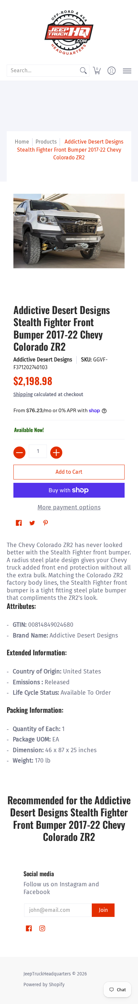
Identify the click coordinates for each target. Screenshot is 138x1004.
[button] (96, 70)
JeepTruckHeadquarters (47, 974)
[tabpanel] (69, 656)
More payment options (69, 507)
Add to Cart (69, 472)
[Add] (56, 453)
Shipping (22, 394)
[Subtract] (19, 453)
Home (22, 142)
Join (103, 910)
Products (46, 142)
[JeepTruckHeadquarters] (69, 32)
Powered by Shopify (44, 985)
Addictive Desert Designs (42, 359)
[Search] (83, 71)
